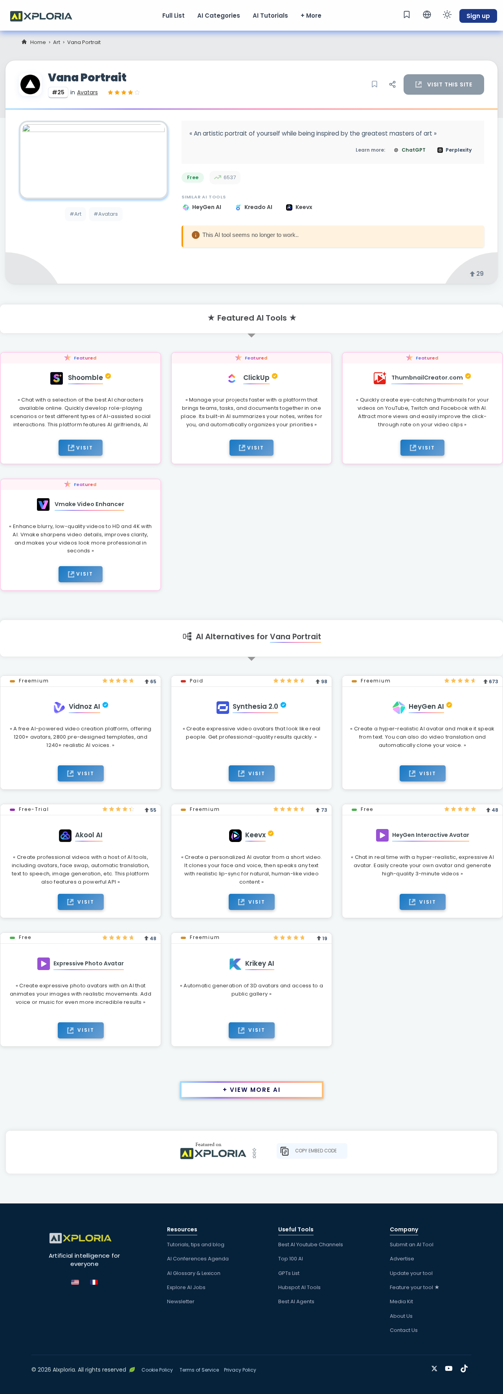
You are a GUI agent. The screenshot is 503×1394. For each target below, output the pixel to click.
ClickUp (256, 377)
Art (56, 42)
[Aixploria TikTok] (466, 1367)
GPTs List (288, 1273)
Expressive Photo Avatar (88, 963)
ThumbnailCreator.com (427, 378)
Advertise (402, 1258)
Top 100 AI (290, 1258)
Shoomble (85, 377)
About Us (401, 1316)
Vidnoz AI (84, 706)
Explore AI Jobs (186, 1287)
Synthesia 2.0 (255, 706)
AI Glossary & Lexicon (193, 1273)
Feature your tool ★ (415, 1287)
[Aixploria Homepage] (45, 15)
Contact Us (404, 1330)
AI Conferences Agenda (198, 1258)
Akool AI (89, 835)
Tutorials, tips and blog (195, 1244)
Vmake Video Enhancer (89, 504)
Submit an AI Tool (411, 1244)
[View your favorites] (406, 14)
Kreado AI (259, 207)
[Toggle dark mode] (447, 14)
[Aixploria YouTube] (450, 1367)
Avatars (87, 92)
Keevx (304, 207)
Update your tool (411, 1273)
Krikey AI (259, 963)
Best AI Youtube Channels (310, 1244)
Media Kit (401, 1301)
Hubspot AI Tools (299, 1287)
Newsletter (181, 1301)
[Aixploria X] (436, 1367)
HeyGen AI (207, 207)
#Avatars (106, 214)
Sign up (478, 16)
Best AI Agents (296, 1301)
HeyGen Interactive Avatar (430, 835)
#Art (75, 214)
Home (38, 42)
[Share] (392, 84)
